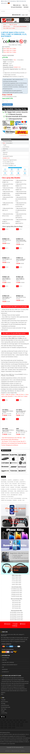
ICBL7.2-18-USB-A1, (22, 483)
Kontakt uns (17, 5)
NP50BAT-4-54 (19, 295)
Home (4, 24)
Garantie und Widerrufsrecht (9, 664)
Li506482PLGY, (16, 480)
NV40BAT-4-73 (5, 257)
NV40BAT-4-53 (17, 67)
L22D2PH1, (9, 480)
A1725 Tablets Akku (16, 582)
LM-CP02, (20, 500)
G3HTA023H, (10, 491)
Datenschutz (5, 671)
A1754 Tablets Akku (16, 580)
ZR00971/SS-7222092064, (6, 500)
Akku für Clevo (6, 26)
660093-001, (22, 492)
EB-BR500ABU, (4, 491)
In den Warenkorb (7, 104)
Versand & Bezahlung (16, 7)
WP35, (11, 485)
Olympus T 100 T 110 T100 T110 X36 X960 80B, (11, 498)
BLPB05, (3, 485)
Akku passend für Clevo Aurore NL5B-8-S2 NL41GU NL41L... (21, 199)
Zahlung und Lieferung (8, 662)
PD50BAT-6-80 (5, 276)
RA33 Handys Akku (16, 606)
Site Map (3, 703)
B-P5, (10, 483)
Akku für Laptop (13, 24)
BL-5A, (7, 487)
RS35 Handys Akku (16, 602)
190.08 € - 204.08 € (3, 727)
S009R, (19, 485)
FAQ (23, 750)
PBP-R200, (7, 485)
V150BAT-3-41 (19, 257)
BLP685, (2, 492)
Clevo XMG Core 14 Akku (9, 28)
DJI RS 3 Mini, (24, 498)
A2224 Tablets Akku (16, 577)
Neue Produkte (4, 701)
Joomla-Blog (4, 712)
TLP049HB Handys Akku (16, 588)
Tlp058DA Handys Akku (16, 594)
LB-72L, (2, 483)
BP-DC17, (7, 483)
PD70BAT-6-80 (19, 276)
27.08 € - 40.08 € (16, 720)
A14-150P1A (19, 409)
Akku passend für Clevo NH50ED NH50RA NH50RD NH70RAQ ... (21, 193)
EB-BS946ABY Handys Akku (16, 616)
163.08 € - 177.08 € (11, 725)
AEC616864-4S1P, (14, 494)
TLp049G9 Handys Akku (16, 592)
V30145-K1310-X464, (14, 492)
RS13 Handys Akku (16, 604)
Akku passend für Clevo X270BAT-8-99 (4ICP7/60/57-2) (21, 215)
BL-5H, (8, 494)
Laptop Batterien (5, 705)
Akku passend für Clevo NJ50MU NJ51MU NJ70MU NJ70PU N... (7, 193)
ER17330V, (7, 492)
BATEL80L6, (24, 489)
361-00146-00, (13, 489)
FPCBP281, (15, 500)
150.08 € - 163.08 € (3, 725)
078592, (23, 485)
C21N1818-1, (3, 494)
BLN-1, (27, 491)
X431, (23, 500)
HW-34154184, (10, 481)
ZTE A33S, (19, 489)
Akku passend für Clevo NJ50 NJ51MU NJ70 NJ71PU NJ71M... (21, 204)
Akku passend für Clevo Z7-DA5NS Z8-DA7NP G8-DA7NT (21, 210)
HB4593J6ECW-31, (21, 491)
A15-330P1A (5, 409)
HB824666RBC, (24, 487)
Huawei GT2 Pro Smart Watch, (7, 496)
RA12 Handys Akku (16, 608)
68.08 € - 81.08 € (10, 722)
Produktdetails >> (23, 135)
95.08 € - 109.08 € (24, 722)
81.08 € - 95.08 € (17, 722)
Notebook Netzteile (5, 707)
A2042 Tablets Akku (16, 584)
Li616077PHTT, (22, 481)
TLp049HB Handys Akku (16, 590)
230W (17, 428)
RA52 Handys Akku (16, 600)
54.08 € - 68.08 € (3, 722)
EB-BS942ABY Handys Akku (16, 614)
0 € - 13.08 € (2, 720)
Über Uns (25, 5)
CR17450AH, (17, 487)
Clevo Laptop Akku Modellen (20, 26)
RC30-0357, (14, 483)
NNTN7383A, (4, 481)
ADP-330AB (5, 428)
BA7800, (3, 489)
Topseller (3, 699)
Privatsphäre (5, 657)
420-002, (20, 494)
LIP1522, (15, 485)
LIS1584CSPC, (4, 480)
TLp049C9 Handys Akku (16, 596)
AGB (3, 667)
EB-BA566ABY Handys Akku (16, 618)
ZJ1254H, (22, 480)
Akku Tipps (3, 709)
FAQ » (2, 694)
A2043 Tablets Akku (16, 579)
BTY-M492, (16, 481)
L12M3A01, (12, 487)
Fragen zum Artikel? (8, 106)
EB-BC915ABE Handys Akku (16, 619)
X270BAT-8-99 (5, 295)
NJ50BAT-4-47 (19, 238)
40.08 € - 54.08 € (23, 720)
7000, (15, 491)
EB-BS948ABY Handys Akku (16, 612)
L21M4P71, (3, 487)
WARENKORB (17, 15)
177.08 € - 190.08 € (19, 725)
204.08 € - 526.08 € (11, 727)
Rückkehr (26, 7)
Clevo (15, 60)
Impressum (5, 669)
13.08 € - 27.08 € (9, 720)
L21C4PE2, (7, 489)
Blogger (3, 710)
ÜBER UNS (4, 660)
